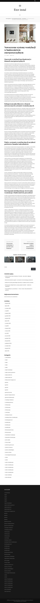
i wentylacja (7, 44)
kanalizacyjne (7, 422)
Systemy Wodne (8, 452)
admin (8, 55)
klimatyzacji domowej (9, 429)
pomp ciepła (7, 439)
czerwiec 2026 (8, 308)
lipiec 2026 (7, 305)
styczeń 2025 (7, 335)
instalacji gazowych (9, 419)
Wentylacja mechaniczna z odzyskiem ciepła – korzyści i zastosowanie (19, 259)
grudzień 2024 (7, 338)
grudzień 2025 (7, 315)
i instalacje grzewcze (9, 402)
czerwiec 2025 (8, 323)
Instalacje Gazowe (8, 414)
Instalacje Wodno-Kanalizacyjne (11, 417)
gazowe (6, 382)
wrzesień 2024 (8, 345)
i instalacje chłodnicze (9, 399)
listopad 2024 (7, 340)
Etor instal (20, 10)
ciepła (6, 359)
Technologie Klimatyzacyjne (10, 454)
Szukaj (5, 267)
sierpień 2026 (7, 303)
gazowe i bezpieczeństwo (10, 394)
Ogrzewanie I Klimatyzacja (10, 437)
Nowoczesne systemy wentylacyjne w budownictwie (31, 260)
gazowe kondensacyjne (9, 397)
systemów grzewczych (9, 444)
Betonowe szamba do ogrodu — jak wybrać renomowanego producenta (19, 280)
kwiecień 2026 (7, 313)
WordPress (24, 601)
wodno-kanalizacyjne (9, 462)
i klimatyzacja (7, 404)
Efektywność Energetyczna (10, 379)
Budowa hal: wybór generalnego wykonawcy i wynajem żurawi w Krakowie (19, 282)
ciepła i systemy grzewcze (10, 372)
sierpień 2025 (7, 318)
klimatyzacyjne (8, 432)
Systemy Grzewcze (8, 447)
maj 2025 (7, 325)
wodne (6, 457)
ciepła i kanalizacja (8, 369)
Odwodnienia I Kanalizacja (10, 434)
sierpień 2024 (7, 348)
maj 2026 (7, 310)
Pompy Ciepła (7, 442)
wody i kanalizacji (8, 474)
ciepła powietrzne (8, 374)
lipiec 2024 (7, 350)
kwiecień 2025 (7, 328)
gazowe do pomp (8, 392)
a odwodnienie (8, 357)
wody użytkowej (8, 477)
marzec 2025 (7, 330)
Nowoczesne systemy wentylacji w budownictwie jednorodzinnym (9, 260)
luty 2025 (7, 333)
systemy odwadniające (9, 449)
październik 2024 (8, 343)
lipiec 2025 (7, 320)
